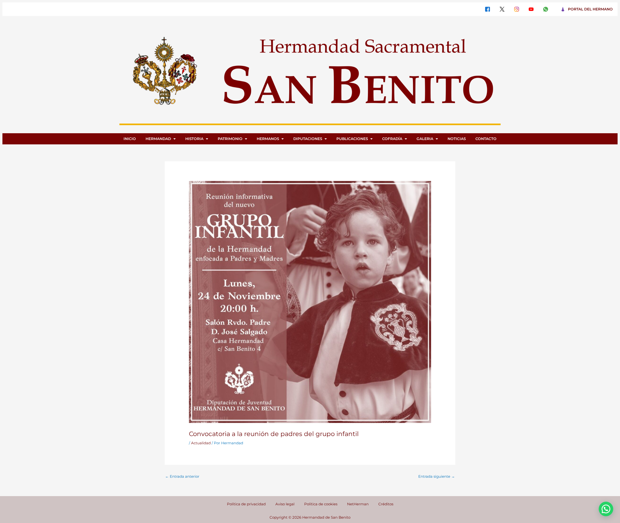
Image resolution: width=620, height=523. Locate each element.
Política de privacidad (246, 504)
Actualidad (201, 443)
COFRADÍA (392, 138)
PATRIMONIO (230, 138)
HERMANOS (268, 138)
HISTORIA (194, 138)
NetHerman (358, 504)
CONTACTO (485, 138)
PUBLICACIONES (352, 138)
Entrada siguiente (436, 476)
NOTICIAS (457, 138)
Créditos (385, 504)
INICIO (130, 138)
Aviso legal (284, 504)
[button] (606, 509)
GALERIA (425, 138)
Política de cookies (320, 504)
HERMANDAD (158, 138)
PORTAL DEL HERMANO (590, 9)
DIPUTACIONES (307, 138)
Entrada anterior (182, 476)
